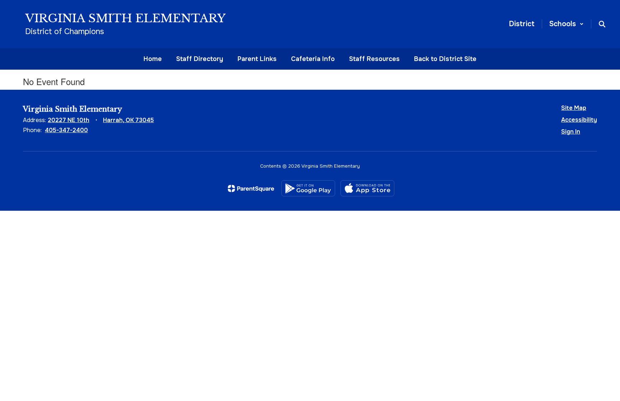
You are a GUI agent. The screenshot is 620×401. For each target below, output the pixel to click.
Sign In (570, 131)
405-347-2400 (66, 130)
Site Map (573, 108)
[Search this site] (602, 24)
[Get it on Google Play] (308, 188)
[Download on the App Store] (367, 188)
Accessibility (579, 119)
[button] (566, 23)
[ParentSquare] (251, 188)
